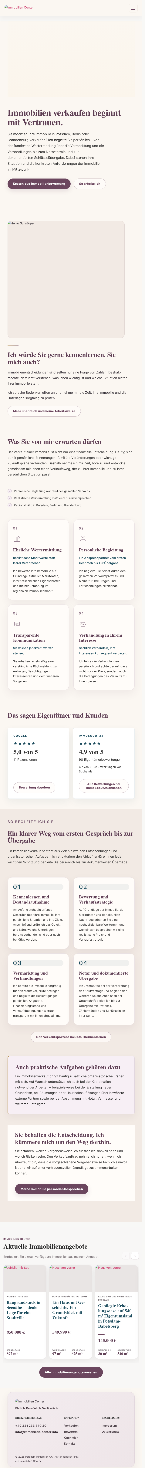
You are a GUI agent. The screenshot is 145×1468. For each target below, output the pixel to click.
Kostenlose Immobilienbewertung (39, 184)
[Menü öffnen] (133, 8)
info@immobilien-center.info (36, 1432)
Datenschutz (110, 1431)
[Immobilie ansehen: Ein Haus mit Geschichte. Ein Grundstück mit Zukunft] (70, 1278)
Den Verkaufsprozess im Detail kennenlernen (71, 1037)
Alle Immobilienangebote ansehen (71, 1372)
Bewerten (71, 1431)
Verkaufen (71, 1425)
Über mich (71, 1437)
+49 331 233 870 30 (30, 1426)
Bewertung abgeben (34, 787)
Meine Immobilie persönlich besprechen (52, 1189)
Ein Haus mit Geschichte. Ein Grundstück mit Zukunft (68, 1310)
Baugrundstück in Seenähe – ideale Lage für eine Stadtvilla (23, 1310)
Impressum (109, 1425)
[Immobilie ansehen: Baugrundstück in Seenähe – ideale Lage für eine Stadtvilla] (25, 1278)
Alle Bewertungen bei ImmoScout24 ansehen (104, 785)
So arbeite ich (89, 184)
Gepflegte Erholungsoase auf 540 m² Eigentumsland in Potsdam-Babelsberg (115, 1315)
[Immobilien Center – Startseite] (19, 8)
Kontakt (69, 1443)
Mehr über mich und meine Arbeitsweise (44, 411)
